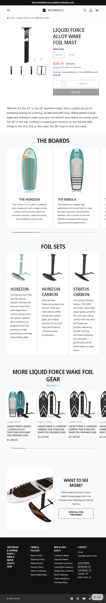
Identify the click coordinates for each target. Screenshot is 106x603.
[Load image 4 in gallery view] (41, 70)
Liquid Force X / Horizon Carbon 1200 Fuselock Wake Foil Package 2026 (52, 429)
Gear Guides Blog (39, 574)
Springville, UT (84, 566)
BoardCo (17, 599)
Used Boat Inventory (63, 567)
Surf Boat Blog (60, 582)
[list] (53, 188)
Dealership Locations (64, 571)
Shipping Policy (38, 559)
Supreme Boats (61, 559)
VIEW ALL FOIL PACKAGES (76, 513)
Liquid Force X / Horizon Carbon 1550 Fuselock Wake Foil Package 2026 (83, 429)
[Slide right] (40, 59)
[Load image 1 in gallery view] (11, 70)
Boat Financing (61, 574)
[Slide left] (35, 59)
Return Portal (36, 555)
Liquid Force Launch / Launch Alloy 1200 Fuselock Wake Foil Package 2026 (19, 431)
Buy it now (75, 92)
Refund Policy (37, 563)
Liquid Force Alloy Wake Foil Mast (32, 18)
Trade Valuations (61, 578)
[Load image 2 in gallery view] (21, 70)
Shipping (57, 67)
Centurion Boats (61, 555)
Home (11, 18)
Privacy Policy (37, 567)
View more (51, 385)
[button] (9, 10)
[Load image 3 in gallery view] (31, 70)
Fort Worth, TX (84, 570)
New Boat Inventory (63, 563)
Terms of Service (38, 571)
